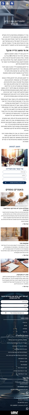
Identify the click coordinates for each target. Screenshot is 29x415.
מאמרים (25, 329)
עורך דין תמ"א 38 (22, 374)
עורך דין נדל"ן (23, 362)
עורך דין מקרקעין (22, 274)
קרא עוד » (25, 224)
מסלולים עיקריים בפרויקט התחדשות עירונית (16, 209)
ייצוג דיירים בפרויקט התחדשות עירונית (17, 343)
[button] (27, 5)
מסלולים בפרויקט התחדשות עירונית (18, 340)
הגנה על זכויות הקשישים (20, 349)
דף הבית (25, 322)
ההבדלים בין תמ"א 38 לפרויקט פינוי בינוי (16, 355)
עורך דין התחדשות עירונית (20, 371)
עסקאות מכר (24, 243)
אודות (25, 326)
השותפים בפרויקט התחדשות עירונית (17, 352)
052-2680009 (13, 405)
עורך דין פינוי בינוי (22, 368)
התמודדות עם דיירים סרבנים (19, 346)
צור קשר (25, 332)
